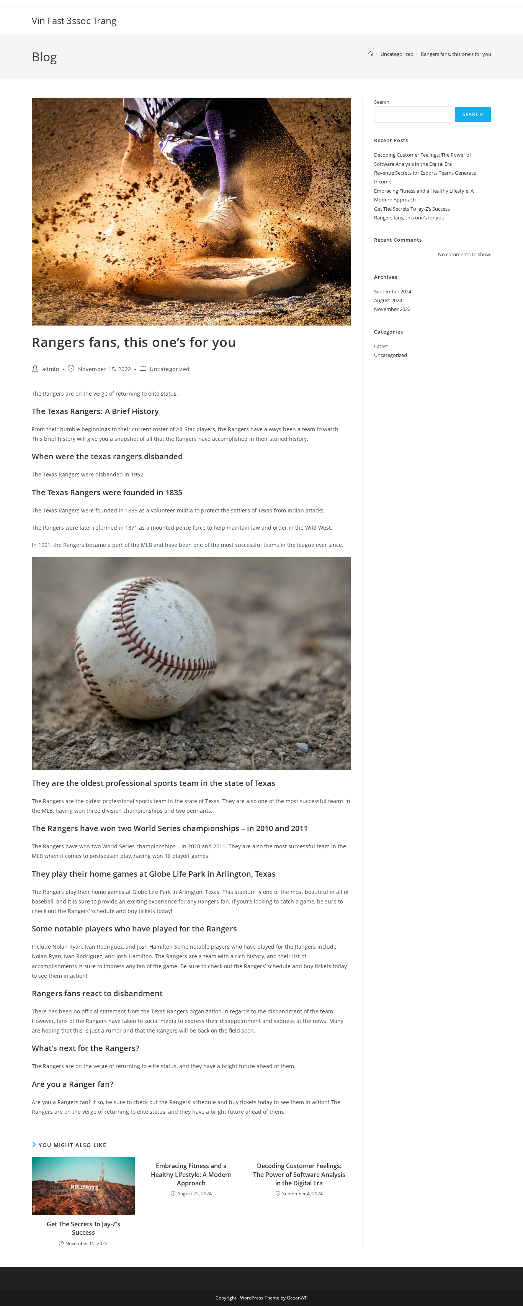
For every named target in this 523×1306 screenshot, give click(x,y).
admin (51, 369)
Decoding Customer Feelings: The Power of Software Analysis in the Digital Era (299, 1174)
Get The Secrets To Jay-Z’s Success (83, 1228)
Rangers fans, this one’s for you (456, 54)
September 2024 (392, 291)
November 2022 (392, 309)
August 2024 (388, 300)
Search (381, 101)
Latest (381, 346)
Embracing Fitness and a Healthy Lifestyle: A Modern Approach (191, 1174)
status (169, 393)
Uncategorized (170, 369)
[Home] (370, 54)
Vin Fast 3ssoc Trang (74, 20)
